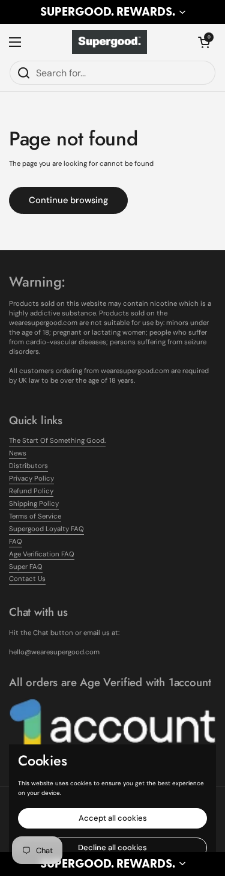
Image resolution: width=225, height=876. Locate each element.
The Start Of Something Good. (57, 440)
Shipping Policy (34, 503)
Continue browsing (68, 200)
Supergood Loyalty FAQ (46, 529)
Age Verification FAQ (41, 554)
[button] (112, 12)
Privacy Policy (31, 478)
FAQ (15, 541)
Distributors (28, 465)
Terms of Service (35, 516)
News (17, 453)
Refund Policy (31, 491)
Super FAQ (26, 566)
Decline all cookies (112, 847)
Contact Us (27, 578)
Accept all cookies (113, 818)
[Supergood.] (110, 42)
